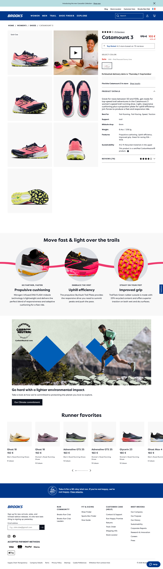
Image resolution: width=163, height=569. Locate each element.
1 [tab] (75, 470)
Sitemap (67, 563)
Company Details (36, 563)
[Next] (90, 470)
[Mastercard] (19, 547)
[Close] (154, 3)
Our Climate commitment (27, 402)
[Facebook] (14, 536)
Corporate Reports (139, 528)
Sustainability (137, 524)
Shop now (97, 3)
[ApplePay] (11, 553)
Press (133, 540)
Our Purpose (136, 516)
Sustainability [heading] (108, 145)
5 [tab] (80, 470)
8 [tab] (84, 470)
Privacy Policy (57, 563)
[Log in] (147, 16)
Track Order (111, 527)
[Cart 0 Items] (154, 16)
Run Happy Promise (114, 519)
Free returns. (76, 492)
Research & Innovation (140, 532)
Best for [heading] (105, 114)
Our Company (137, 512)
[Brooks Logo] (26, 507)
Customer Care (129, 9)
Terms (47, 563)
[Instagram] (9, 536)
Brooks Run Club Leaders (64, 520)
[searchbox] (130, 15)
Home (11, 25)
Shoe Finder (86, 512)
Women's (22, 25)
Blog (106, 9)
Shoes (33, 25)
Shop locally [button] (135, 83)
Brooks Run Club (144, 9)
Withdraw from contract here (99, 563)
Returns (109, 523)
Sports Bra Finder (89, 516)
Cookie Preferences (79, 563)
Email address (13, 523)
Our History (135, 520)
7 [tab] (83, 470)
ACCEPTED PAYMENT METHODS (24, 542)
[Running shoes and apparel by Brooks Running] (15, 16)
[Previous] (72, 470)
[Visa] (11, 547)
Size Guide (86, 520)
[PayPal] (28, 547)
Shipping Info (111, 531)
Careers (134, 536)
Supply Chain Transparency (17, 563)
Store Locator (115, 9)
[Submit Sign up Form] (42, 527)
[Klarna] (36, 547)
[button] (30, 52)
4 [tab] (79, 470)
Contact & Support (114, 514)
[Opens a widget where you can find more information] (153, 564)
